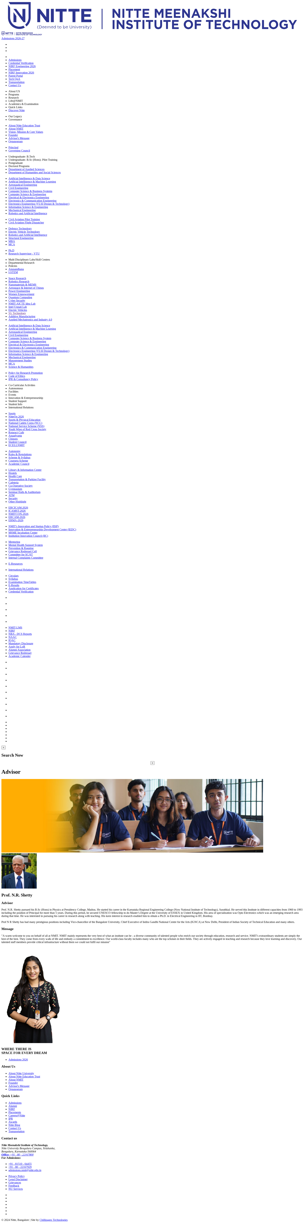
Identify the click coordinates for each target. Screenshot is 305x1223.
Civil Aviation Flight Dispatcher (26, 222)
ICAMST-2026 (17, 510)
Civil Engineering (18, 187)
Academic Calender (19, 656)
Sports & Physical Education (24, 419)
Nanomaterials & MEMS (22, 284)
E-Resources (15, 563)
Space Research (17, 278)
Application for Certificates (23, 588)
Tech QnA (14, 78)
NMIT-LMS (15, 627)
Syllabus (13, 578)
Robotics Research (18, 281)
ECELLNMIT (16, 445)
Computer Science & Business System (29, 338)
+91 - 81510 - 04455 (20, 1163)
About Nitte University (21, 1073)
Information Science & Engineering (28, 207)
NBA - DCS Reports (20, 633)
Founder (13, 135)
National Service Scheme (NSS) (26, 426)
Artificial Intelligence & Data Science (29, 178)
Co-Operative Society (20, 485)
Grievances (14, 1182)
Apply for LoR (16, 646)
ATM (11, 495)
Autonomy (14, 451)
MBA (11, 241)
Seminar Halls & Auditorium (24, 492)
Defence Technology (20, 228)
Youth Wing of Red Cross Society (27, 429)
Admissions (15, 59)
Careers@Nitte (16, 1115)
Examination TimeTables (22, 582)
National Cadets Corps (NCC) (25, 422)
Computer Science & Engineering (27, 194)
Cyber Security (16, 300)
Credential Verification (21, 63)
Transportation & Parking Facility (27, 479)
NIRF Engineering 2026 (22, 66)
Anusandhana (16, 269)
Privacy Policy (16, 1176)
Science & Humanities (20, 366)
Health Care (15, 476)
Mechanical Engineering (22, 210)
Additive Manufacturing (21, 316)
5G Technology (17, 313)
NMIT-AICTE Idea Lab (21, 303)
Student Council (17, 441)
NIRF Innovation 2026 (21, 72)
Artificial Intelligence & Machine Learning (32, 181)
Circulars (13, 575)
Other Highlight (17, 501)
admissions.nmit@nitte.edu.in (24, 1170)
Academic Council (18, 463)
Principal (13, 147)
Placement (14, 69)
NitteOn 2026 (16, 416)
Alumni (12, 1105)
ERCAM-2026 (16, 517)
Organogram (15, 141)
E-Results (13, 585)
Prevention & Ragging (21, 548)
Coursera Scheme (18, 460)
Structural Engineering (21, 238)
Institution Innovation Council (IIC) (28, 535)
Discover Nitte (16, 110)
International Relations (21, 569)
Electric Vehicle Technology (24, 231)
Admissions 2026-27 (13, 38)
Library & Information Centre (24, 469)
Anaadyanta (15, 435)
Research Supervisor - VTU (24, 253)
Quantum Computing (20, 297)
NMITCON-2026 (18, 513)
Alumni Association (19, 649)
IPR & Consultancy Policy (23, 379)
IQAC (12, 640)
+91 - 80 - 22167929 (20, 1166)
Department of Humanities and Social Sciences (34, 172)
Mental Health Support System (25, 544)
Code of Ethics (16, 376)
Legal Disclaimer (18, 1179)
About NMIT (15, 128)
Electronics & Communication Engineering (32, 200)
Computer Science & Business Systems (30, 191)
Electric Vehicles (17, 310)
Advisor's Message (18, 138)
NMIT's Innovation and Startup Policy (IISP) (33, 526)
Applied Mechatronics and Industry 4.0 (30, 319)
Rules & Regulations (20, 454)
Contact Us (14, 85)
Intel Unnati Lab (17, 306)
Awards (12, 1121)
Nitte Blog (14, 1125)
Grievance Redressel (19, 652)
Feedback (13, 1185)
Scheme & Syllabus (19, 457)
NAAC (12, 637)
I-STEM (13, 272)
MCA (11, 244)
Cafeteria (13, 482)
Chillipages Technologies (54, 1219)
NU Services (15, 1188)
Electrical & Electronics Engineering (28, 197)
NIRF (11, 630)
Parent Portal (15, 75)
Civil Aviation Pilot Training (24, 219)
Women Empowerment (21, 294)
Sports (12, 413)
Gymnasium (15, 488)
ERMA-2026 (15, 520)
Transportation (16, 82)
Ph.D (11, 250)
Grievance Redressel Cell (22, 551)
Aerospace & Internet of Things (26, 287)
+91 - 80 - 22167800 (17, 1154)
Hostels (12, 473)
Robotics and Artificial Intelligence (27, 213)
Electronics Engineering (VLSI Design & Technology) (38, 203)
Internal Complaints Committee (25, 557)
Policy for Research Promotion (25, 372)
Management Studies (20, 360)
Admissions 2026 (18, 1059)
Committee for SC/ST (20, 554)
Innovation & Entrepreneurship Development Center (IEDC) (42, 529)
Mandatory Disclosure (20, 643)
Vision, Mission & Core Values (25, 131)
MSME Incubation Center (22, 532)
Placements (14, 1112)
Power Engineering (19, 290)
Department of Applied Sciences (26, 169)
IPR (10, 1118)
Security (13, 498)
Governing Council (19, 150)
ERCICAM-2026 (18, 507)
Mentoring (14, 541)
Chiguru (13, 438)
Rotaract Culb (16, 432)
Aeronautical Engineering (22, 184)
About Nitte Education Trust (24, 125)
